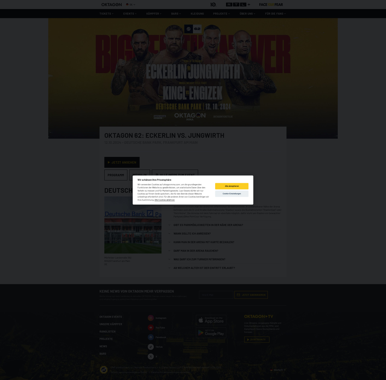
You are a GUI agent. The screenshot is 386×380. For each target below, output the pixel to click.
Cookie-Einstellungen (232, 193)
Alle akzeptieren (232, 186)
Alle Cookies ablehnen (165, 200)
